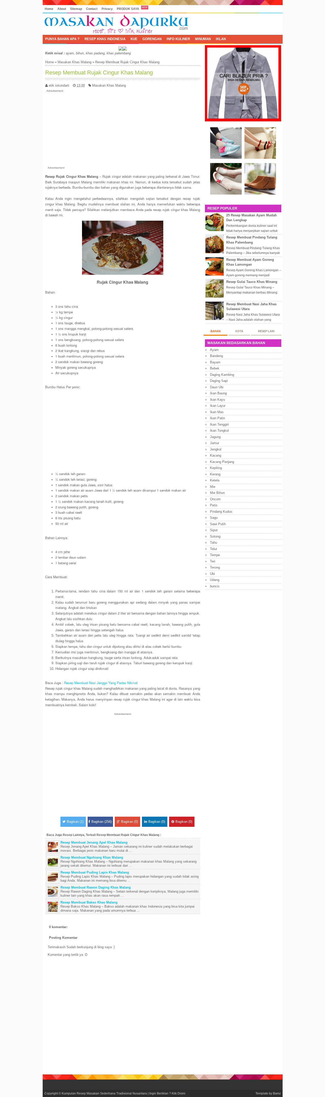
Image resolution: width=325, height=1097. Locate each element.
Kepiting (216, 468)
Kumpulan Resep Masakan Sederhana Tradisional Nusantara (104, 1093)
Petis (214, 505)
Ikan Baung (218, 393)
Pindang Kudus (221, 511)
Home (49, 8)
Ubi (212, 574)
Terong (215, 567)
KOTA (239, 331)
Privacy (107, 8)
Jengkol (215, 449)
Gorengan (151, 39)
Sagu (214, 518)
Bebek (214, 368)
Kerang (215, 474)
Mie (212, 487)
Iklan (221, 39)
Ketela (214, 480)
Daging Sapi (219, 381)
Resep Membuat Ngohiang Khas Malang (91, 857)
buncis (215, 586)
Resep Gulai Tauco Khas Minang (251, 282)
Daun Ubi (216, 387)
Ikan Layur (217, 406)
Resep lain (266, 331)
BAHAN (215, 331)
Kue (134, 39)
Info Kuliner (178, 39)
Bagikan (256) (101, 822)
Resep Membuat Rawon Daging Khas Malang (95, 887)
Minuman (203, 39)
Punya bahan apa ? (62, 39)
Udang (214, 580)
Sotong (215, 536)
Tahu (213, 542)
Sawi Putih (218, 524)
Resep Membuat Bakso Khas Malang (89, 902)
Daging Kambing (222, 375)
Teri (212, 561)
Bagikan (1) (75, 822)
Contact (92, 8)
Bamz (277, 1093)
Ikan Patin (217, 418)
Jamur (214, 443)
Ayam (214, 350)
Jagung (215, 437)
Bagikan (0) (129, 822)
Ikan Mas (217, 412)
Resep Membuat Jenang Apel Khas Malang (93, 842)
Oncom (215, 499)
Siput (214, 530)
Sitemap (76, 8)
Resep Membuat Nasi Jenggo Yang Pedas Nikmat (101, 682)
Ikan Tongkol (219, 430)
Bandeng (216, 356)
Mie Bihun (217, 493)
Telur (213, 549)
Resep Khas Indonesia (105, 39)
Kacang (215, 455)
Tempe (215, 555)
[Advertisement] (122, 128)
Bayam (215, 362)
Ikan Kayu (217, 399)
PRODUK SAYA (128, 8)
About (61, 8)
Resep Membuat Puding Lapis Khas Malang (94, 872)
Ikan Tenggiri (219, 424)
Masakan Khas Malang (74, 62)
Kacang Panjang (222, 462)
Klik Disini (178, 1093)
